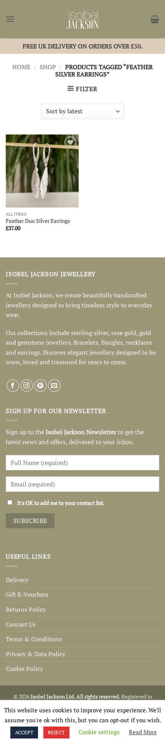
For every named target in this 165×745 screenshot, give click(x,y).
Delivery (17, 580)
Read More (143, 732)
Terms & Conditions (34, 639)
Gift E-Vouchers (27, 594)
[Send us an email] (54, 385)
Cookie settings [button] (99, 732)
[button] (10, 19)
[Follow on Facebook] (13, 385)
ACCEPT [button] (24, 732)
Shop (48, 67)
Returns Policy (26, 609)
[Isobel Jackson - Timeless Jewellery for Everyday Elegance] (82, 19)
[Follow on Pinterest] (40, 385)
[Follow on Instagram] (26, 385)
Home (21, 67)
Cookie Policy (24, 668)
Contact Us (21, 624)
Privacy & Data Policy (35, 654)
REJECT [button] (56, 732)
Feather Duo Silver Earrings (38, 221)
